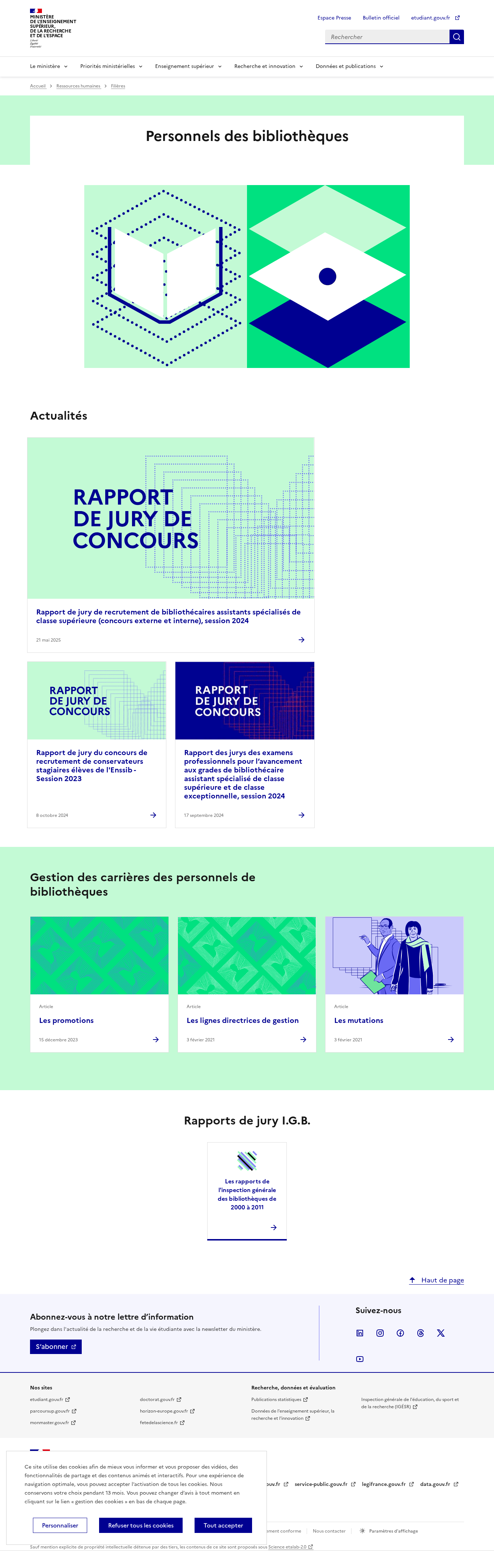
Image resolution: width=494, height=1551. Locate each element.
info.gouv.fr (266, 1484)
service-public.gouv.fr (322, 1484)
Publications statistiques (276, 1399)
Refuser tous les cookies (141, 1525)
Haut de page (442, 1280)
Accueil (38, 86)
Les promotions (66, 1020)
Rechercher (457, 37)
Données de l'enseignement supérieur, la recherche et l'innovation (293, 1415)
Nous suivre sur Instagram (380, 1333)
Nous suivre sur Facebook (400, 1333)
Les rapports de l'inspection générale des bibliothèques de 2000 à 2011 (247, 1194)
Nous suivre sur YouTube (360, 1359)
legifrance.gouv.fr (384, 1484)
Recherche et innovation (264, 66)
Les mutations (358, 1020)
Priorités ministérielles (107, 66)
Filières (118, 86)
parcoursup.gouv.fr (50, 1411)
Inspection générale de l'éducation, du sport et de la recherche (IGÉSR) (410, 1403)
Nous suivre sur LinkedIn (360, 1333)
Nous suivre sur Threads (420, 1333)
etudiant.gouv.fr (431, 18)
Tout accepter (223, 1525)
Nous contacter (330, 1531)
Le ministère (45, 66)
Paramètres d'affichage (393, 1531)
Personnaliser (60, 1525)
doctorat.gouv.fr (157, 1399)
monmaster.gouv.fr (49, 1422)
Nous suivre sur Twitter (441, 1333)
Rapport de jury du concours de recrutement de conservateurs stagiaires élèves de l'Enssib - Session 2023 (92, 765)
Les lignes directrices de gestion (243, 1020)
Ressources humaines (78, 86)
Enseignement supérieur (184, 66)
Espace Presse (334, 18)
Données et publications (346, 66)
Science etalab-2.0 (287, 1547)
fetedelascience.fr (159, 1422)
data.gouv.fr (436, 1484)
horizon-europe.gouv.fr (164, 1411)
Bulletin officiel (381, 18)
